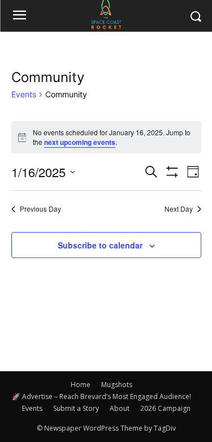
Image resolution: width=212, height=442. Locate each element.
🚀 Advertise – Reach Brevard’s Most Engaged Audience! (101, 396)
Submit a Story (76, 408)
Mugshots (116, 384)
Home (80, 384)
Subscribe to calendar (100, 245)
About (119, 408)
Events (23, 94)
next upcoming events (79, 142)
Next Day (179, 208)
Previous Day (40, 208)
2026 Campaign (165, 408)
